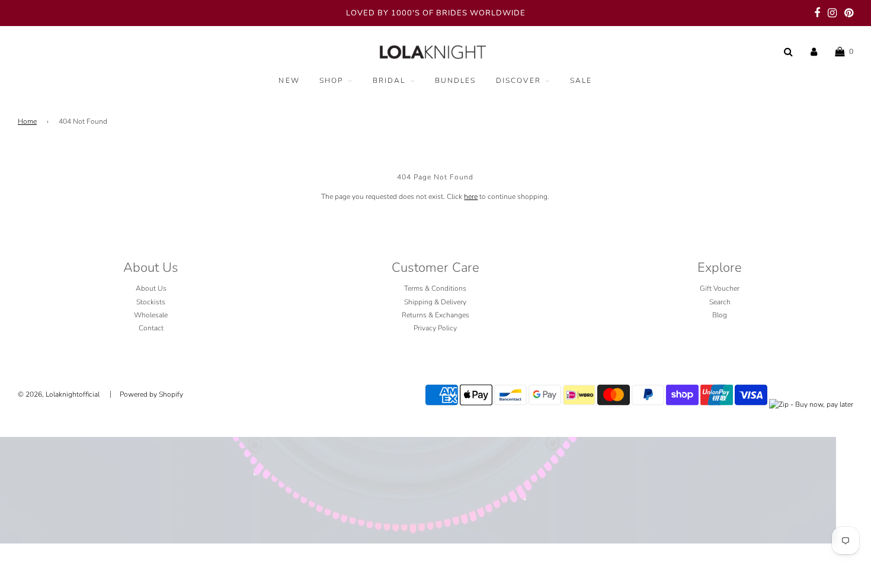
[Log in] (814, 51)
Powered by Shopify (151, 394)
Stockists (150, 302)
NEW (288, 80)
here (471, 196)
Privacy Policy (435, 328)
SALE (581, 80)
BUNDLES (455, 80)
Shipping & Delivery (435, 302)
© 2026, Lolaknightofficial (59, 394)
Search (720, 302)
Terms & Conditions (435, 288)
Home (27, 121)
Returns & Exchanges (435, 315)
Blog (719, 315)
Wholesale (151, 315)
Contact (151, 328)
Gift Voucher (719, 288)
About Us (151, 288)
